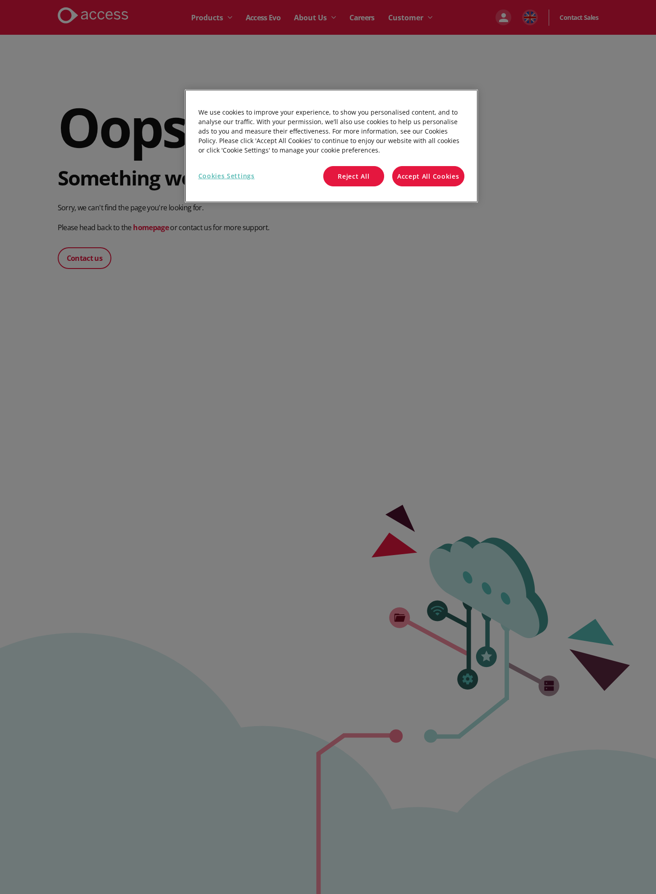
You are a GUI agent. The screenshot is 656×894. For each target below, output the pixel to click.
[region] (331, 146)
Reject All (353, 176)
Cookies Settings (226, 175)
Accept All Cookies (428, 176)
